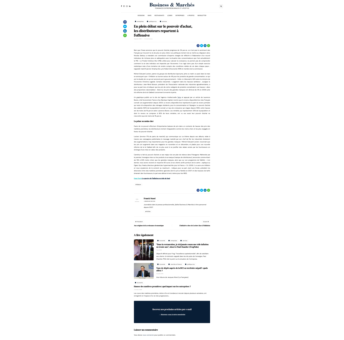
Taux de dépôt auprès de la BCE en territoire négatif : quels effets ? (182, 269)
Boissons (141, 15)
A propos (190, 15)
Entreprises (179, 15)
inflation (138, 185)
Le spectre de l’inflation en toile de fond (152, 178)
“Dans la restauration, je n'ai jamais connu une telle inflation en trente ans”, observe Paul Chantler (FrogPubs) (182, 245)
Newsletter (202, 15)
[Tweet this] (201, 45)
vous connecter (148, 335)
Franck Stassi (149, 198)
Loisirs (169, 15)
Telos (179, 97)
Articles (147, 211)
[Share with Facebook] (198, 45)
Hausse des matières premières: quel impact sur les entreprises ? (162, 286)
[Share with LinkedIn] (205, 45)
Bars (149, 15)
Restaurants (159, 15)
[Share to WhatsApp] (208, 45)
